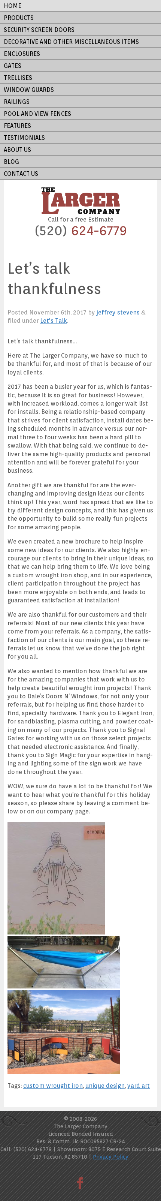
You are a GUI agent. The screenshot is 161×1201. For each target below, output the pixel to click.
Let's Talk (53, 320)
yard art (138, 1085)
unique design (105, 1085)
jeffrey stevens (118, 312)
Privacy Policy (110, 1156)
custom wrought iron (53, 1085)
